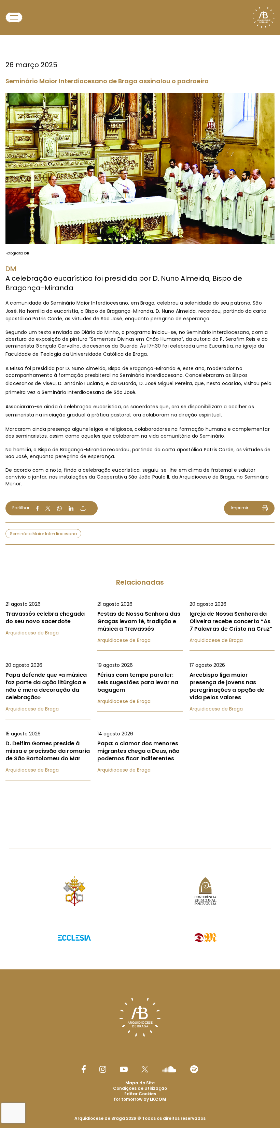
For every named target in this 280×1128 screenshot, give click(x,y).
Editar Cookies (140, 1094)
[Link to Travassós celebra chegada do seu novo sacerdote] (47, 618)
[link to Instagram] (102, 1069)
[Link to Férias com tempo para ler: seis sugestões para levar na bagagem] (139, 683)
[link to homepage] (264, 17)
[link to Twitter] (144, 1069)
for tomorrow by (140, 1099)
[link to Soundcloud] (169, 1069)
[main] (140, 410)
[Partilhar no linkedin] (71, 508)
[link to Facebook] (84, 1069)
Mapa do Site (140, 1083)
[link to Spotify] (194, 1069)
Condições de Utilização (140, 1088)
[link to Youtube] (124, 1069)
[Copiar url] (83, 508)
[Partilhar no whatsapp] (59, 508)
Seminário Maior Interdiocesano (43, 534)
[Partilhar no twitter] (47, 508)
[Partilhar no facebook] (37, 508)
